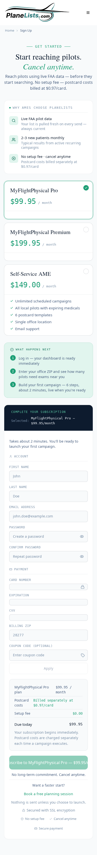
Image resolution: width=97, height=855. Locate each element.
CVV (12, 610)
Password (17, 527)
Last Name (18, 487)
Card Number (20, 580)
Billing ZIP (20, 626)
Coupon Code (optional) (31, 646)
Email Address (22, 507)
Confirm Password (25, 547)
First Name (19, 467)
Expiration (19, 595)
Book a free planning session (48, 793)
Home (9, 30)
